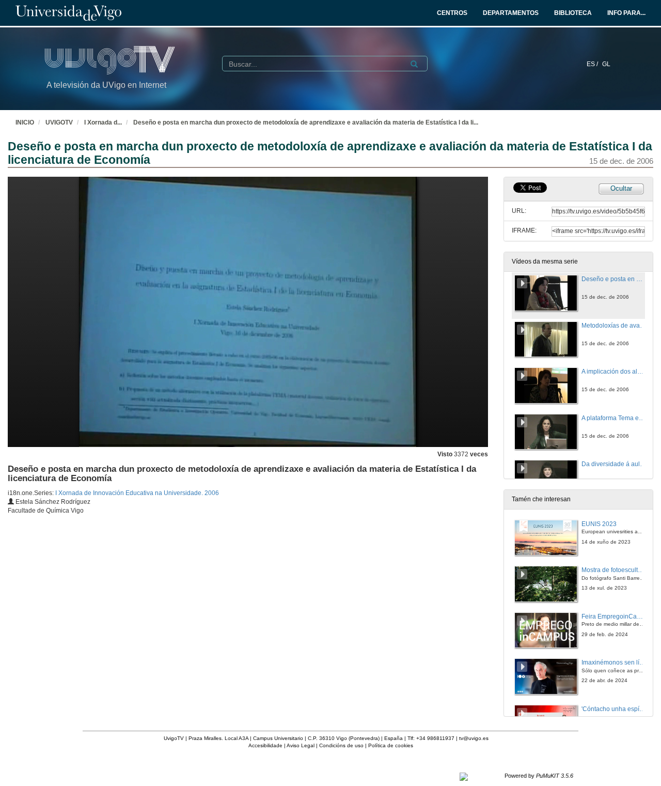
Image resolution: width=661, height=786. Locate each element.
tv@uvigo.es (474, 738)
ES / (593, 64)
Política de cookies (390, 745)
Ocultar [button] (621, 188)
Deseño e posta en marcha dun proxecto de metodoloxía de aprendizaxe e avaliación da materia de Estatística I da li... (305, 122)
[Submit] (414, 64)
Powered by (539, 776)
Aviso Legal (300, 745)
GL (606, 64)
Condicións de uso (341, 745)
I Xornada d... (103, 122)
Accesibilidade (265, 745)
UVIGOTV (59, 122)
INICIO (24, 122)
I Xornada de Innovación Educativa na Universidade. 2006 (137, 493)
